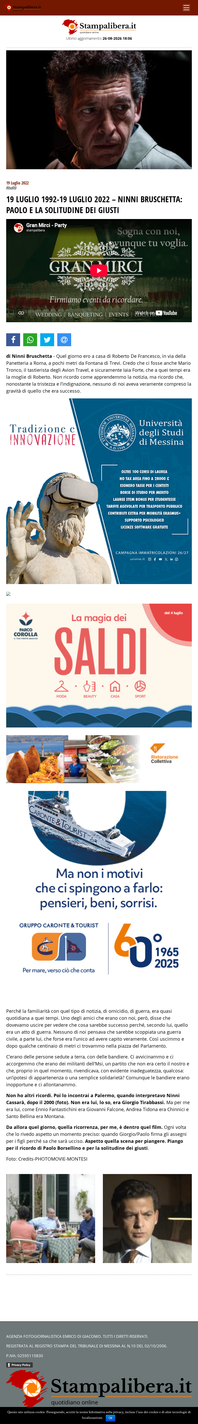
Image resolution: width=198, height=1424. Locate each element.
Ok (110, 1418)
